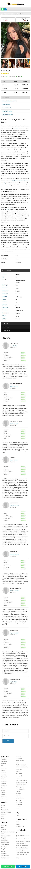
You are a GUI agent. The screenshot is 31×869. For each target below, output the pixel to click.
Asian (2, 807)
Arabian (3, 805)
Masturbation (19, 776)
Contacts (7, 330)
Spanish (3, 792)
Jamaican (3, 774)
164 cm (18, 319)
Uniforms (18, 806)
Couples (3, 838)
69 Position (15, 180)
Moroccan (3, 781)
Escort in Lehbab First (22, 845)
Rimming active (20, 787)
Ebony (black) (4, 810)
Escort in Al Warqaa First (22, 852)
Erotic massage (5, 857)
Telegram (24, 866)
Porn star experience (21, 782)
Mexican (3, 779)
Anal (2, 827)
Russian (3, 788)
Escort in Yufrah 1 (20, 843)
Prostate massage (21, 784)
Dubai (16, 13)
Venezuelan (4, 796)
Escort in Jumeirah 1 (21, 854)
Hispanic (3, 814)
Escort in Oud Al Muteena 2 (22, 835)
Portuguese (4, 785)
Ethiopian (3, 768)
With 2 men (19, 809)
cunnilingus (4, 183)
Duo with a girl (5, 855)
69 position (4, 825)
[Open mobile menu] (28, 9)
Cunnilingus (4, 846)
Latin (2, 816)
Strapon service (20, 798)
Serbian (3, 790)
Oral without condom (21, 780)
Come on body (5, 844)
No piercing (19, 297)
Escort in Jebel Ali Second (23, 841)
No (16, 302)
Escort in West (6, 104)
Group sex (19, 769)
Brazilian (3, 763)
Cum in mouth (5, 842)
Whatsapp (9, 866)
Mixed (17, 305)
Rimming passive (20, 789)
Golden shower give (21, 764)
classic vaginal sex (23, 180)
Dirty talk (3, 851)
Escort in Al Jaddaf (7, 111)
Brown (17, 288)
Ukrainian (3, 794)
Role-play (18, 791)
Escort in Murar (20, 833)
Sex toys (18, 793)
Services (6, 327)
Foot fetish (19, 758)
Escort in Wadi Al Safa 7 (22, 847)
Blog (17, 857)
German (3, 772)
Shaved (18, 294)
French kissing (20, 760)
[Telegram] (5, 9)
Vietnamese (4, 799)
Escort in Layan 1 (20, 850)
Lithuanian (4, 777)
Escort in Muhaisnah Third (9, 101)
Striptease (18, 800)
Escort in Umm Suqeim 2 (22, 839)
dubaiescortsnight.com (7, 13)
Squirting (18, 795)
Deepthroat (4, 849)
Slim (17, 285)
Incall (17, 822)
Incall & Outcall (20, 826)
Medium (18, 291)
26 (16, 277)
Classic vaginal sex (6, 835)
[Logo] (15, 3)
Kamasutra (19, 773)
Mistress (18, 778)
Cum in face (4, 840)
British (2, 765)
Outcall (18, 824)
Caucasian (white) (6, 812)
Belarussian (4, 761)
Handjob (18, 771)
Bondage (3, 829)
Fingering (18, 756)
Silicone (18, 313)
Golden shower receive (22, 767)
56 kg (17, 316)
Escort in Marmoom (7, 114)
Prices (6, 323)
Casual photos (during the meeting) (8, 832)
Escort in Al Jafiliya (7, 107)
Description (7, 270)
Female (18, 274)
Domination (4, 853)
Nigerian (3, 783)
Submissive (19, 802)
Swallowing (19, 804)
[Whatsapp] (2, 9)
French (3, 770)
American (3, 759)
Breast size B (19, 310)
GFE (17, 762)
